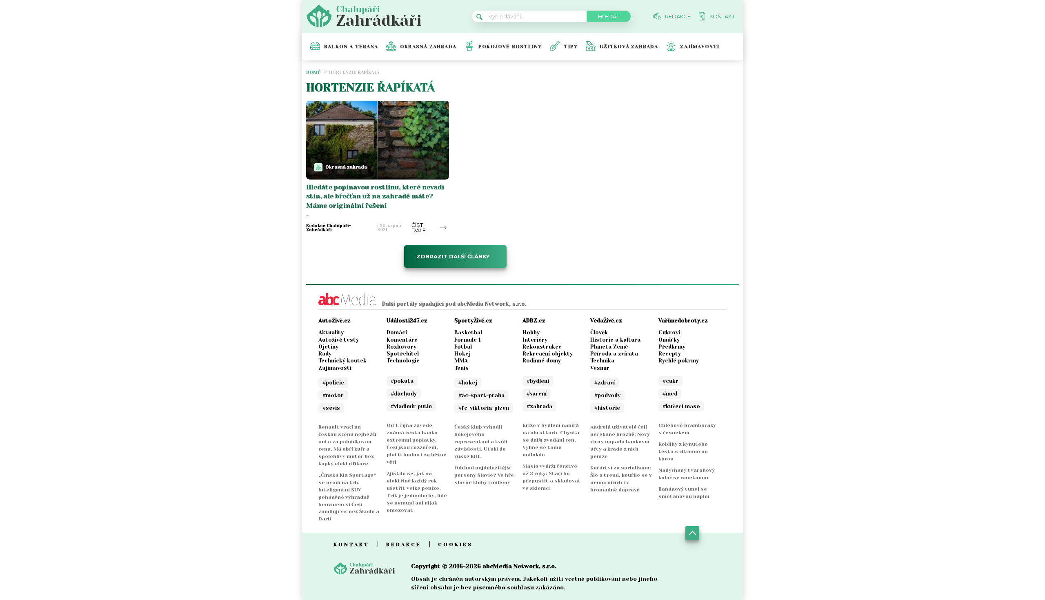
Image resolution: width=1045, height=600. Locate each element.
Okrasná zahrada (428, 46)
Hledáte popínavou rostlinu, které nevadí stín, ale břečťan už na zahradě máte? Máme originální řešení (375, 196)
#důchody (404, 394)
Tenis (461, 368)
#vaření (537, 394)
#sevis (331, 408)
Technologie (403, 361)
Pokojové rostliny (510, 46)
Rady (324, 354)
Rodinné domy (541, 361)
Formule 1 (467, 340)
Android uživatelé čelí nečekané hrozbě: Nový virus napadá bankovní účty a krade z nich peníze (620, 441)
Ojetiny (328, 347)
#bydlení (538, 381)
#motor (333, 395)
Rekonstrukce (542, 347)
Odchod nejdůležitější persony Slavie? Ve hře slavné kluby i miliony (484, 475)
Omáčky (669, 340)
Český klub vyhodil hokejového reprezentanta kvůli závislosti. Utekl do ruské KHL (480, 441)
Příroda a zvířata (614, 354)
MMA (461, 361)
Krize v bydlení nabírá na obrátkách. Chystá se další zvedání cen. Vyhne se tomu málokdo (550, 440)
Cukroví (669, 332)
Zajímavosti (699, 46)
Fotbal (463, 347)
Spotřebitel (403, 354)
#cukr (670, 381)
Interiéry (534, 340)
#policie (333, 383)
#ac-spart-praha (481, 395)
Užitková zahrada (629, 46)
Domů (313, 72)
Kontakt (351, 544)
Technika (602, 361)
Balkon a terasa (351, 46)
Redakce (403, 544)
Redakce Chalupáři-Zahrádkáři (328, 228)
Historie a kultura (615, 340)
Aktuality (331, 332)
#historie (607, 408)
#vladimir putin (411, 406)
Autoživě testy (338, 340)
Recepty (669, 354)
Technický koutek (342, 361)
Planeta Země (609, 347)
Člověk (599, 332)
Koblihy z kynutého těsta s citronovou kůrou (683, 451)
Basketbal (468, 332)
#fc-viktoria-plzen (483, 408)
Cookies (455, 544)
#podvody (607, 395)
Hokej (462, 354)
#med (670, 394)
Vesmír (599, 368)
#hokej (467, 383)
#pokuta (402, 381)
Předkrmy (671, 347)
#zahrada (539, 406)
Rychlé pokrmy (678, 361)
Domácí (397, 332)
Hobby (531, 332)
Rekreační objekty (547, 354)
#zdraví (604, 383)
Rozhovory (401, 347)
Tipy (571, 46)
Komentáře (402, 340)
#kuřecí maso (681, 406)
